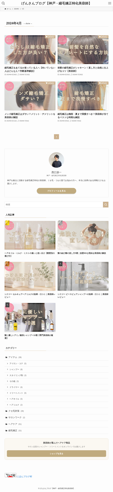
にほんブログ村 (24, 476)
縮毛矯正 (14, 430)
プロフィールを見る (56, 191)
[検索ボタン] (3, 3)
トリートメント (18, 393)
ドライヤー (16, 387)
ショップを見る (56, 453)
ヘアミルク (16, 405)
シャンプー (16, 369)
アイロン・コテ (18, 363)
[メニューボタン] (109, 3)
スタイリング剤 (18, 375)
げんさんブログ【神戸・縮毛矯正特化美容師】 (56, 3)
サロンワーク (16, 417)
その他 (14, 381)
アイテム (14, 357)
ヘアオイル (16, 399)
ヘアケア (14, 424)
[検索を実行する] (105, 204)
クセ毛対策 (16, 411)
